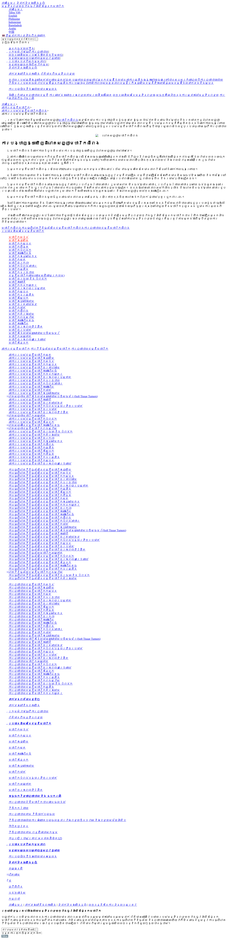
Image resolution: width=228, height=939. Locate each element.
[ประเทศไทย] (3, 35)
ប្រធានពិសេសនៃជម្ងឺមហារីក (22, 231)
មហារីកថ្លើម (18, 240)
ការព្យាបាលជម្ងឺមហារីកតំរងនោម (34, 690)
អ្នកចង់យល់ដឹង (21, 48)
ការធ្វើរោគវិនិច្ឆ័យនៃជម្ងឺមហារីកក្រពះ (40, 507)
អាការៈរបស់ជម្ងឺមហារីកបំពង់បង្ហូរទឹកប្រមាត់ (46, 405)
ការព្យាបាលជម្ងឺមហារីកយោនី (30, 642)
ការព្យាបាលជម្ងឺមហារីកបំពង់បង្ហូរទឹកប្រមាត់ (46, 648)
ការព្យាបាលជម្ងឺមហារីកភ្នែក (31, 670)
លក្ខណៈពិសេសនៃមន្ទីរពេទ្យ (134, 95)
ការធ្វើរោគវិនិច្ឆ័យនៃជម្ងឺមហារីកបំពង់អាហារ (44, 520)
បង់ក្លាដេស (17, 892)
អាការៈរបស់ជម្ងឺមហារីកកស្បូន (33, 364)
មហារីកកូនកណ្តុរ (23, 285)
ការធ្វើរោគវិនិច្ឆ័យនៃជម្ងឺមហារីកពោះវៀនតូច (43, 565)
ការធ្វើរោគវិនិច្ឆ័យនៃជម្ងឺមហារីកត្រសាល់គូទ (44, 536)
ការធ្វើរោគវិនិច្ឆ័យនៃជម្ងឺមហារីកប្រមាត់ (41, 546)
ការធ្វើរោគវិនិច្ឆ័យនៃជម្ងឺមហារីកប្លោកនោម (43, 527)
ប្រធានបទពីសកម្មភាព (27, 61)
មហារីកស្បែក (18, 297)
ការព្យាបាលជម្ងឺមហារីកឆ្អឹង (31, 686)
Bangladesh (15, 25)
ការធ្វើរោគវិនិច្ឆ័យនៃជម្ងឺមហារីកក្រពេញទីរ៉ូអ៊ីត (47, 549)
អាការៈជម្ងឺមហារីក (15, 348)
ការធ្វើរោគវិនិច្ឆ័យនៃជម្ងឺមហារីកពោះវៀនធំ (41, 514)
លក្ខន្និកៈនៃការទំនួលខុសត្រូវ (113, 904)
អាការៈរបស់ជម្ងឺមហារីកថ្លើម (31, 357)
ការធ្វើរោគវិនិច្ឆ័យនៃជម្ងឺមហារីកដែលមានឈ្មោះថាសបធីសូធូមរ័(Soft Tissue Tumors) (67, 530)
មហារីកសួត (17, 259)
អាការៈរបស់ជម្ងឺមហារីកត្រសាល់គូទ (36, 402)
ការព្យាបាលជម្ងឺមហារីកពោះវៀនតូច (34, 674)
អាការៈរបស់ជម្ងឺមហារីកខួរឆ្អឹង (34, 457)
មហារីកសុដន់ (18, 237)
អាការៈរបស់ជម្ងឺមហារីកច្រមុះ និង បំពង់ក (41, 431)
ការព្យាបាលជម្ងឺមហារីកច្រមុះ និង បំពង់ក (41, 683)
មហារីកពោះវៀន (18, 323)
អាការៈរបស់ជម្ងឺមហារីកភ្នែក (31, 421)
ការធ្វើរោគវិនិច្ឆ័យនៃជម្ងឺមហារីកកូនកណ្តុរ (44, 504)
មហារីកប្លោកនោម (21, 301)
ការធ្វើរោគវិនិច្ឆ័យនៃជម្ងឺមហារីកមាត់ (38, 523)
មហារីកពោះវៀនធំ (20, 253)
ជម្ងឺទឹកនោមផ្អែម (159, 82)
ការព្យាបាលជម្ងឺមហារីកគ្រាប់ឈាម (34, 603)
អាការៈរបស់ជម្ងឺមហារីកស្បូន (31, 460)
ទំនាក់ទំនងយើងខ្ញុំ (30, 2)
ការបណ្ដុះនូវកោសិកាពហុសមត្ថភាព (94, 82)
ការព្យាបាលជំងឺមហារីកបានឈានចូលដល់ (37, 802)
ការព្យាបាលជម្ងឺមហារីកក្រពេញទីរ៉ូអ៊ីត (38, 658)
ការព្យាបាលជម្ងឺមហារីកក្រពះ (31, 616)
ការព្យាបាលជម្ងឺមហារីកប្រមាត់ (33, 654)
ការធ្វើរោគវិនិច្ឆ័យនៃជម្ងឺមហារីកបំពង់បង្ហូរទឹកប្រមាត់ (54, 539)
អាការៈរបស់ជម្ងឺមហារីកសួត (30, 354)
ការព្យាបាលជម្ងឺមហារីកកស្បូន (33, 590)
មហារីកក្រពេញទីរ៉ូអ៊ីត (26, 326)
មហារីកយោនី (17, 281)
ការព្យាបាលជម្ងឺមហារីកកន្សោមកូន (36, 613)
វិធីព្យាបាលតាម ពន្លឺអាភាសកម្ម (33, 832)
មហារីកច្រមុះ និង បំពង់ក (28, 278)
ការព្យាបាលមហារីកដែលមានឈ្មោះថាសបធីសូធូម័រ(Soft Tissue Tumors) (54, 638)
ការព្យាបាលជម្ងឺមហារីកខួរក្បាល (34, 597)
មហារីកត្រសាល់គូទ (23, 304)
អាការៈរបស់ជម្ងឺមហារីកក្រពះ (31, 437)
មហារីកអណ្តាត (20, 336)
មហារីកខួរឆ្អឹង (21, 294)
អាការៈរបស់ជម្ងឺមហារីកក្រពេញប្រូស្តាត (40, 377)
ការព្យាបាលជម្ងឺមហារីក (89, 348)
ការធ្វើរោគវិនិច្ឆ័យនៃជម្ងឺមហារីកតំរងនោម (43, 578)
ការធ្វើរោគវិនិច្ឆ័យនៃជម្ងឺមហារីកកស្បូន (41, 475)
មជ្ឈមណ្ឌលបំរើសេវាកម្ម (28, 64)
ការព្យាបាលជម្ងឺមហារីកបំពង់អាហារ (36, 629)
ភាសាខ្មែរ (8, 2)
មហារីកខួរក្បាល (21, 272)
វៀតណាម (14, 874)
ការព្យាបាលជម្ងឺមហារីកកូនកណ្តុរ (36, 693)
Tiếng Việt (14, 12)
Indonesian (15, 22)
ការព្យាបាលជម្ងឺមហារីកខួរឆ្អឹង (34, 677)
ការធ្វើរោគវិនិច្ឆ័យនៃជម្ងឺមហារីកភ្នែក (40, 562)
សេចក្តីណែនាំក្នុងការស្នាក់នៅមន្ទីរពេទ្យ (187, 95)
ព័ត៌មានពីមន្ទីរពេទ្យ (58, 73)
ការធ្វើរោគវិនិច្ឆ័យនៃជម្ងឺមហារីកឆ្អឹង (40, 488)
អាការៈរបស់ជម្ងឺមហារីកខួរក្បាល (34, 380)
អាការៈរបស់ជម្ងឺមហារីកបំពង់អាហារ (36, 383)
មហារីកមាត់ (17, 307)
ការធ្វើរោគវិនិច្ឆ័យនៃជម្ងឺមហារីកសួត (38, 498)
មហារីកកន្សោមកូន (23, 256)
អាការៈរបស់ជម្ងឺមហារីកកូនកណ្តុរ (36, 373)
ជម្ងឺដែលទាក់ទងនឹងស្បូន (194, 82)
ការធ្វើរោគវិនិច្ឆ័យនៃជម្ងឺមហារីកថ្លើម (40, 469)
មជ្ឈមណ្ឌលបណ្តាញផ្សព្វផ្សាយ (34, 58)
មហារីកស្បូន (18, 291)
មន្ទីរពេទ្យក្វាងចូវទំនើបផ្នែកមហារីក (32, 6)
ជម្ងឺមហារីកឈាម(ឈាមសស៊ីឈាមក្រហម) (36, 275)
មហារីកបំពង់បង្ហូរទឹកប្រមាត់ (33, 777)
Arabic (12, 28)
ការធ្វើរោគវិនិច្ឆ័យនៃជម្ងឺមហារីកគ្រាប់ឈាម (43, 479)
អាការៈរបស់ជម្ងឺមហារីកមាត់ (30, 389)
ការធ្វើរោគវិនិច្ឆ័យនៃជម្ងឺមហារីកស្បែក (40, 491)
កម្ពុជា (14, 898)
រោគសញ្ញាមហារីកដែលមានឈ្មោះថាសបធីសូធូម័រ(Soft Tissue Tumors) (53, 396)
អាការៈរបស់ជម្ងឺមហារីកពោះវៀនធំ (33, 370)
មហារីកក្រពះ (18, 262)
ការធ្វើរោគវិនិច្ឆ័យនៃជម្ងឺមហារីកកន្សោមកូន (44, 501)
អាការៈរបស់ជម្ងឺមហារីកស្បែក (31, 450)
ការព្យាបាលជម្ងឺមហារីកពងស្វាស (34, 680)
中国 (11, 31)
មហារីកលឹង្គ (18, 246)
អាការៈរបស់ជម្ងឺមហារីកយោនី (30, 399)
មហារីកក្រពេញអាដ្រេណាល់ (27, 339)
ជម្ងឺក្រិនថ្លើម (132, 82)
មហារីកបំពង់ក (20, 249)
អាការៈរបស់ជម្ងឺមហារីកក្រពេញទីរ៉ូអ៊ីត (38, 412)
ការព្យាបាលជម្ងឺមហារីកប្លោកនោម (34, 635)
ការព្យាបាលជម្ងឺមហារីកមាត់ (30, 632)
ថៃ (10, 880)
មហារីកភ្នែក (18, 342)
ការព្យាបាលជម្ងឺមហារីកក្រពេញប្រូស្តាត (40, 600)
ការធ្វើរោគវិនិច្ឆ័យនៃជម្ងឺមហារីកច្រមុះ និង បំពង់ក (49, 575)
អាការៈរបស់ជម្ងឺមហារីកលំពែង (31, 444)
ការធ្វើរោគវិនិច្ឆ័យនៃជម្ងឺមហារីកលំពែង (40, 517)
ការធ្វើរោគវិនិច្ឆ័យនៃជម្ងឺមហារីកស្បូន (40, 543)
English (13, 15)
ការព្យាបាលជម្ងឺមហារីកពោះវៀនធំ (33, 622)
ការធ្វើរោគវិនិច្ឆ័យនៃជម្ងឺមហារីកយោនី (38, 533)
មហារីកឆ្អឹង (18, 269)
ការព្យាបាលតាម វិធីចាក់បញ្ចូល (32, 814)
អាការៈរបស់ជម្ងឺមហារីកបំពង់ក (33, 418)
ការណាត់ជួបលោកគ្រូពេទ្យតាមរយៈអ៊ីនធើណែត (80, 95)
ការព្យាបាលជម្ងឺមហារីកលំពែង (31, 626)
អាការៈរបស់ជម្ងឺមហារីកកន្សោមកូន (36, 441)
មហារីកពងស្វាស (21, 317)
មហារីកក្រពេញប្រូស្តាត (27, 288)
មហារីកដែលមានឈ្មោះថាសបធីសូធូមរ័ (34, 333)
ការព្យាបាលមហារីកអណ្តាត (28, 661)
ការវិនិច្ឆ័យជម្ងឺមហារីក (51, 348)
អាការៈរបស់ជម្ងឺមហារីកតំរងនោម (34, 434)
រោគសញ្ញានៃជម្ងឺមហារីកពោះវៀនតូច (34, 425)
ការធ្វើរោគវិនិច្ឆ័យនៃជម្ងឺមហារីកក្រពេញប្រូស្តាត (48, 485)
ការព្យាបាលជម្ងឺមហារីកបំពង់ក (33, 664)
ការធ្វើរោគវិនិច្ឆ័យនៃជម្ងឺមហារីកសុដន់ (40, 472)
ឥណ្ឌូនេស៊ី (16, 868)
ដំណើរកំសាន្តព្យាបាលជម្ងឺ (28, 95)
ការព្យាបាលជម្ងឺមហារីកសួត (30, 594)
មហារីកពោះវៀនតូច (21, 320)
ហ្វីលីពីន (16, 886)
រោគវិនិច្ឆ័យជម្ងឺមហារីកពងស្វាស (36, 571)
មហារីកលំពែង (68, 119)
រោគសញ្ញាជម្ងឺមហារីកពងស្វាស (33, 428)
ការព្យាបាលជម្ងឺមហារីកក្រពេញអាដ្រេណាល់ (40, 667)
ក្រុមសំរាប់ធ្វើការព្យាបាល (28, 51)
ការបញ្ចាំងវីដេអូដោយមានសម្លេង (33, 88)
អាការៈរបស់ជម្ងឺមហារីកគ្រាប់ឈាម (34, 367)
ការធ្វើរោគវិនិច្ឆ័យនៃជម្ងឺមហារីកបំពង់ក (41, 555)
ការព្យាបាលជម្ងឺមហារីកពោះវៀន (31, 619)
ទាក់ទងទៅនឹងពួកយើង (24, 73)
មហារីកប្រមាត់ (20, 329)
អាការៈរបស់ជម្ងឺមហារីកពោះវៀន (31, 386)
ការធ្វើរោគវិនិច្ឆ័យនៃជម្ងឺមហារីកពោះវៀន (40, 511)
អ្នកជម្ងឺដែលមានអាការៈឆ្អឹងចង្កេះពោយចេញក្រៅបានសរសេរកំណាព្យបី (149, 79)
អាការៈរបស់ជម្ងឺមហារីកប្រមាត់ (33, 409)
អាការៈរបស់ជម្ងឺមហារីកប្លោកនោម (34, 393)
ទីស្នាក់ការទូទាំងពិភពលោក (25, 35)
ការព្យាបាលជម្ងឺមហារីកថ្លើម (31, 587)
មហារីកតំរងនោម (21, 313)
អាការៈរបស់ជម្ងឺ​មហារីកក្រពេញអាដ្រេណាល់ (40, 463)
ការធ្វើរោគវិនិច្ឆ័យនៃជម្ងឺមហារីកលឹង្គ (40, 495)
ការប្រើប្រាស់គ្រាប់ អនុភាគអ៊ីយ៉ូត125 (35, 838)
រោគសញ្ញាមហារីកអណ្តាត (27, 415)
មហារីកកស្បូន (20, 243)
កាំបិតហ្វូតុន (18, 826)
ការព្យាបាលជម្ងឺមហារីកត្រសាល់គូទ (36, 645)
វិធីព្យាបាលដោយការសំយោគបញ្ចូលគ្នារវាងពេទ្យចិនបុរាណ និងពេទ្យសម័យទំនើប (67, 820)
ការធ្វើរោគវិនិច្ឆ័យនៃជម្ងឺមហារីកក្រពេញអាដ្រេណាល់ (48, 559)
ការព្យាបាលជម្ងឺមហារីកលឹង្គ (31, 610)
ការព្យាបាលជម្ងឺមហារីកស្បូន (31, 651)
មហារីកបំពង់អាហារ (23, 265)
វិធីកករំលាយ (18, 808)
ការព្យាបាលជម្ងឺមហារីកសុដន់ (31, 584)
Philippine (14, 18)
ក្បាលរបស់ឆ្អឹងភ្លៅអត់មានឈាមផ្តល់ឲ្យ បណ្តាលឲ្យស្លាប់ (53, 79)
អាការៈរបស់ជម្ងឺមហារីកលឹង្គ (31, 453)
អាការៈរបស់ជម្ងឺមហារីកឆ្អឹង (31, 447)
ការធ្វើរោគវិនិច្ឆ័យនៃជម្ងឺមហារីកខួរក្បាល (43, 482)
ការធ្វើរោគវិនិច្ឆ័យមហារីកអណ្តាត (36, 552)
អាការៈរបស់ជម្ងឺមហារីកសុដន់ (31, 361)
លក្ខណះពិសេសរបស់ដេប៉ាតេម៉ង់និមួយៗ (36, 54)
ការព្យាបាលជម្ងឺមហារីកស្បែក (31, 606)
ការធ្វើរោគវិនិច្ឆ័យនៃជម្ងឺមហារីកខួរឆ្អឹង (43, 568)
